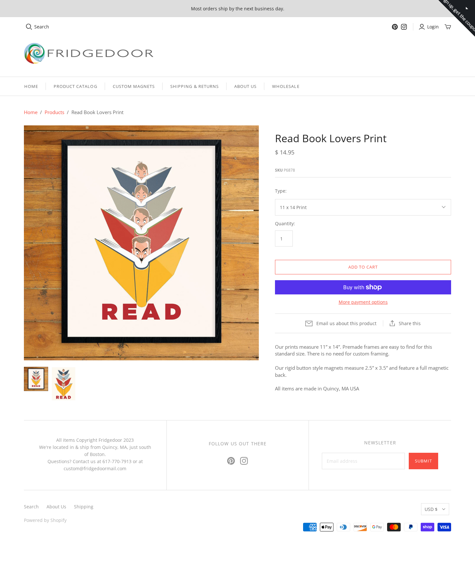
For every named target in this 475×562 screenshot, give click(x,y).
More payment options (363, 302)
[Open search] (29, 27)
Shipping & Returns (194, 86)
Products (54, 112)
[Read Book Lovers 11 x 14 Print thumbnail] (36, 379)
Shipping (83, 507)
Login (433, 27)
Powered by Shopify (45, 520)
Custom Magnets (134, 86)
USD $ (431, 509)
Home (31, 86)
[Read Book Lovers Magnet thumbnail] (63, 383)
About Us (245, 86)
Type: (281, 191)
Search (41, 27)
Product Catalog (75, 86)
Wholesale (285, 86)
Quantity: (285, 223)
